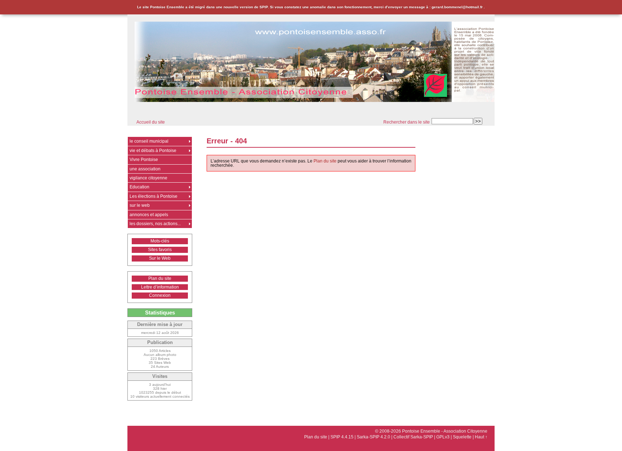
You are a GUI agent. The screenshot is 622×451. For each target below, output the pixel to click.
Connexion (160, 295)
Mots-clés (159, 241)
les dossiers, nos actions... (155, 223)
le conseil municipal (149, 141)
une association (145, 168)
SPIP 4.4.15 (341, 436)
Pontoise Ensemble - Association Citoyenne (204, 110)
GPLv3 (443, 436)
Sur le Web (160, 258)
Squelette (462, 436)
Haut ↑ (481, 436)
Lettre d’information (160, 287)
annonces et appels (149, 214)
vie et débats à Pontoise (153, 150)
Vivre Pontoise (144, 159)
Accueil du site (150, 122)
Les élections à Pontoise (153, 196)
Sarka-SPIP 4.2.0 (373, 436)
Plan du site (325, 161)
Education (139, 186)
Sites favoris (160, 249)
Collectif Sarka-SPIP (413, 436)
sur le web (140, 205)
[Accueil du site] (315, 62)
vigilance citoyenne (148, 177)
